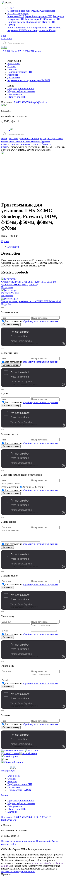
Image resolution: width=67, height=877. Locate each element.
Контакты (6, 38)
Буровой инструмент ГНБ (38, 16)
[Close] (2, 307)
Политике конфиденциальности (18, 871)
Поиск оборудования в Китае (39, 30)
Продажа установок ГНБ (20, 88)
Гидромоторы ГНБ (35, 19)
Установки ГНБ (15, 16)
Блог (3, 35)
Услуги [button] (11, 24)
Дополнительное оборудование (24, 22)
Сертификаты (47, 10)
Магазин (13, 138)
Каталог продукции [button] (18, 13)
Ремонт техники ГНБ (18, 27)
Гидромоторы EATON (19, 790)
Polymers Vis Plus (10, 293)
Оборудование (15, 94)
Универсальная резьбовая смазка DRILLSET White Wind (31, 301)
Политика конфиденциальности (18, 841)
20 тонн (26, 487)
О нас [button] (10, 8)
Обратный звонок (13, 762)
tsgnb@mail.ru (39, 102)
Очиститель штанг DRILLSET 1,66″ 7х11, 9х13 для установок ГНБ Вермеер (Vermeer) (28, 283)
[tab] (36, 246)
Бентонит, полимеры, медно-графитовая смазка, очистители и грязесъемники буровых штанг (32, 141)
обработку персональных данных (40, 321)
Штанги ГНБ (48, 22)
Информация (8, 770)
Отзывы (35, 10)
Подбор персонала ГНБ (19, 72)
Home (4, 138)
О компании (14, 10)
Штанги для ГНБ (16, 97)
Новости (25, 10)
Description (13, 246)
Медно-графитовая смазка (21, 91)
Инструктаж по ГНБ (41, 27)
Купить (5, 241)
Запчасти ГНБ (52, 19)
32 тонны (40, 487)
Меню (4, 795)
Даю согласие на (31, 321)
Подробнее (7, 287)
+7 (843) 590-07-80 (11, 50)
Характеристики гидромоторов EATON (28, 80)
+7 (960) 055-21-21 (31, 50)
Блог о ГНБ (13, 63)
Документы (13, 77)
